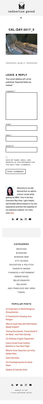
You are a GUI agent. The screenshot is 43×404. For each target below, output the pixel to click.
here (12, 213)
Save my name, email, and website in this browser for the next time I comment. (20, 162)
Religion (22, 284)
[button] (21, 17)
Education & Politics (21, 264)
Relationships (21, 280)
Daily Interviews (12, 357)
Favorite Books (21, 268)
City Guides (21, 261)
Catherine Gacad (21, 7)
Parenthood (22, 276)
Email (9, 135)
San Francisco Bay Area (21, 288)
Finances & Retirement (21, 272)
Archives (21, 249)
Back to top (22, 390)
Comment (11, 91)
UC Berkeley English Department (20, 338)
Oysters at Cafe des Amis (16, 369)
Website (10, 146)
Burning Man (21, 257)
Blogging (21, 253)
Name (9, 124)
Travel (21, 292)
